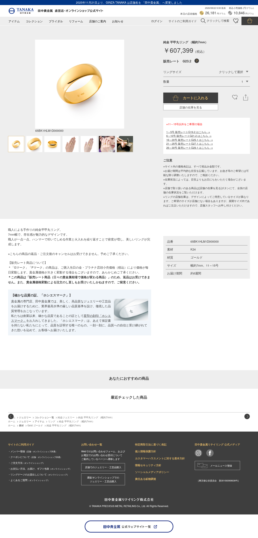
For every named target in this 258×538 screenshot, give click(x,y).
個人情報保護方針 (145, 451)
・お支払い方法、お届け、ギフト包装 (39, 468)
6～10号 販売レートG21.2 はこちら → (188, 136)
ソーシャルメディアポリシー (152, 472)
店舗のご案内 (97, 21)
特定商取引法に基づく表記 (150, 444)
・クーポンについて (35, 457)
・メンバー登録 (32, 451)
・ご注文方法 (26, 462)
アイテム (14, 21)
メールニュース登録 (221, 465)
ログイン (156, 21)
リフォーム (76, 21)
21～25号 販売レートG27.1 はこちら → (189, 143)
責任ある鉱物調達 (145, 479)
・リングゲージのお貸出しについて (38, 474)
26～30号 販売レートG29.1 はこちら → (189, 147)
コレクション (34, 21)
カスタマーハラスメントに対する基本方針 (160, 458)
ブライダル (56, 21)
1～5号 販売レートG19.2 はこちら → (188, 132)
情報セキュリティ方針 (148, 465)
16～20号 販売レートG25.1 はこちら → (189, 140)
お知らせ (117, 21)
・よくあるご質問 (29, 480)
